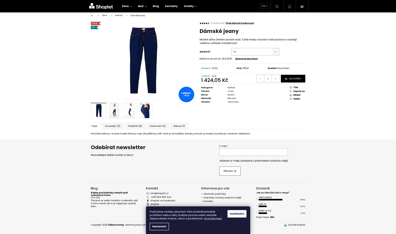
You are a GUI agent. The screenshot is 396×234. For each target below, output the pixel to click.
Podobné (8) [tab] (135, 126)
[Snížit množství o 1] (260, 78)
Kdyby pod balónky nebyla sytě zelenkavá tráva (109, 194)
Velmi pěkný (265, 197)
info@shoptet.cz (160, 193)
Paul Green (283, 68)
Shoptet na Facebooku (163, 200)
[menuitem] (127, 6)
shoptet (155, 204)
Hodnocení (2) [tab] (158, 126)
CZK (263, 6)
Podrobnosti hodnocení (240, 23)
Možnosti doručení (246, 58)
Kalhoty (231, 87)
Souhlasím (237, 214)
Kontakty (208, 201)
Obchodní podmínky (215, 193)
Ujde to (262, 204)
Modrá (231, 94)
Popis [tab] (94, 126)
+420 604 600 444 (161, 197)
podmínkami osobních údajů (271, 160)
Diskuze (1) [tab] (179, 126)
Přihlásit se (230, 171)
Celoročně (233, 101)
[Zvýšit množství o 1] (275, 78)
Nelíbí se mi (265, 210)
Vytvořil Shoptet (296, 224)
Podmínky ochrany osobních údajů (222, 197)
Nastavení (159, 226)
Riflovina (232, 98)
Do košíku (295, 78)
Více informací (213, 218)
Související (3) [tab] (112, 126)
